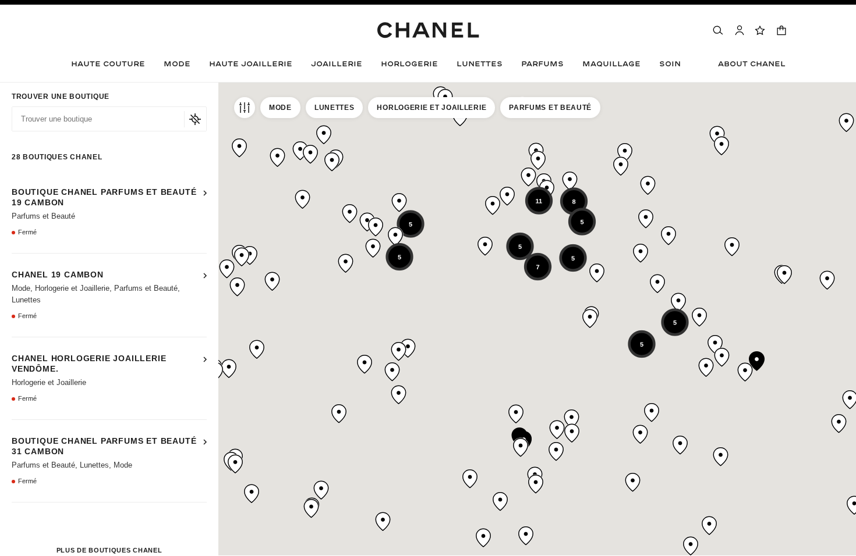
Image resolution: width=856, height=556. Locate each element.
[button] (177, 66)
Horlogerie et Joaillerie (431, 108)
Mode (280, 108)
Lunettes (334, 108)
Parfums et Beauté (550, 108)
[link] (760, 30)
